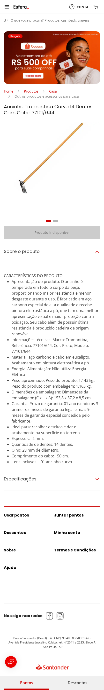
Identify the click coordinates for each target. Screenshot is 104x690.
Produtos (31, 91)
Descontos (77, 682)
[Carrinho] (96, 7)
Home (8, 91)
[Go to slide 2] (55, 221)
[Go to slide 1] (48, 221)
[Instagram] (60, 616)
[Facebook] (49, 616)
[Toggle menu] (7, 7)
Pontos (26, 682)
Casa (53, 91)
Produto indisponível (52, 232)
